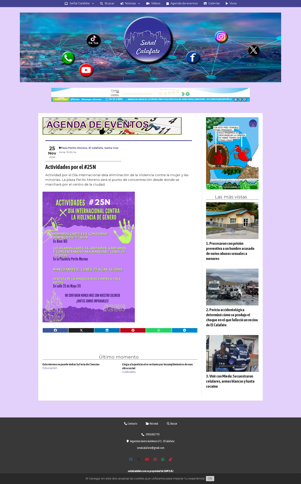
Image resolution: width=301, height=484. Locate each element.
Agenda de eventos (184, 3)
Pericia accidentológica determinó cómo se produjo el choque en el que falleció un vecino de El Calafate (232, 317)
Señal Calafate (80, 3)
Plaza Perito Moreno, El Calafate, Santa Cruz (89, 148)
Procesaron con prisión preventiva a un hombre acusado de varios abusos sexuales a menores (230, 251)
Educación (50, 368)
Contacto (132, 423)
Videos (155, 3)
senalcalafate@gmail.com (150, 447)
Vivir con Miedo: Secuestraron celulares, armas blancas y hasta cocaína (230, 381)
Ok (210, 478)
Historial (153, 423)
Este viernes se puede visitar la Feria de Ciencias (71, 364)
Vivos (233, 3)
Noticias (130, 3)
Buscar (109, 3)
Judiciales (129, 372)
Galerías (214, 3)
